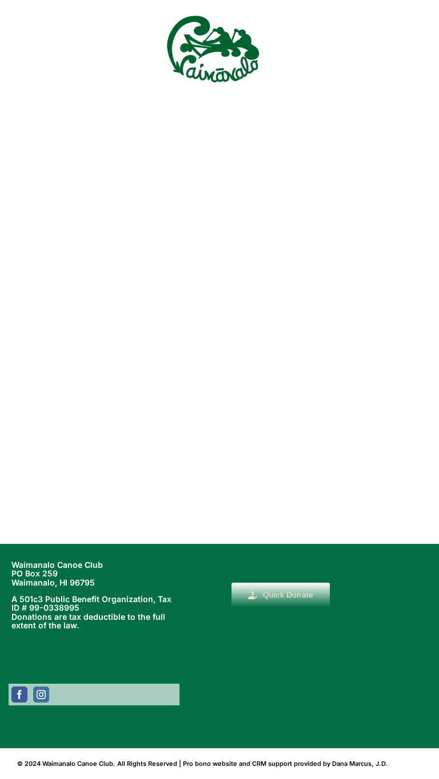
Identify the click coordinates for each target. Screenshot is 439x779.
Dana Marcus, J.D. (360, 764)
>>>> (282, 443)
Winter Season (219, 290)
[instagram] (41, 695)
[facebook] (19, 695)
